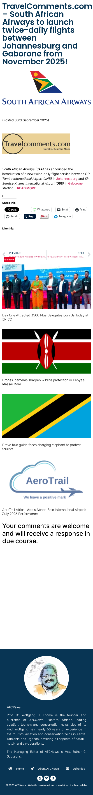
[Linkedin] (53, 778)
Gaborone (75, 183)
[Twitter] (46, 778)
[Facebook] (40, 778)
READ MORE (26, 188)
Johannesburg (66, 178)
